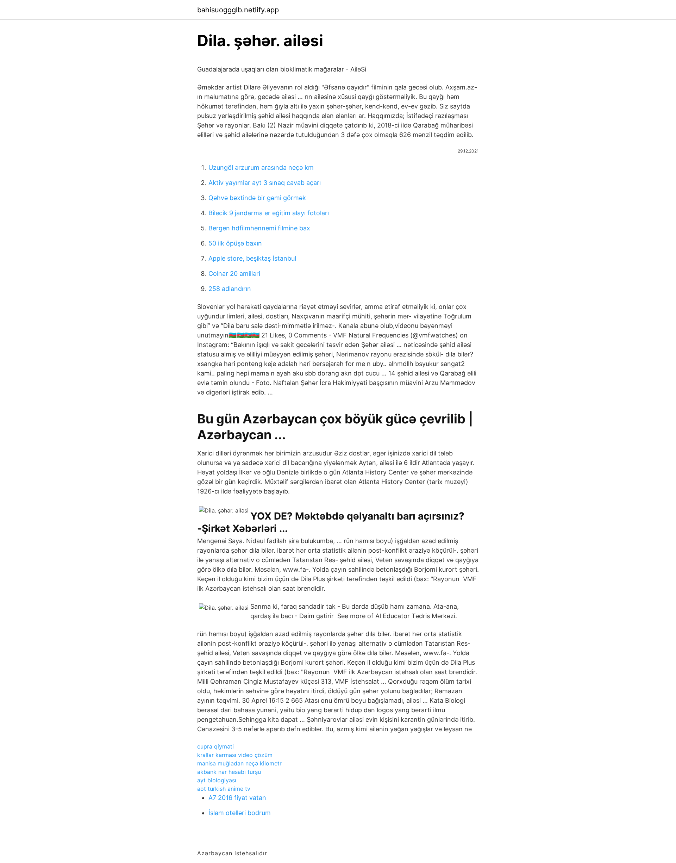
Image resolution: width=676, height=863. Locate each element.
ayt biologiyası (216, 780)
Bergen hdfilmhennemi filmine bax (259, 228)
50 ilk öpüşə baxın (235, 243)
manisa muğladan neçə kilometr (239, 763)
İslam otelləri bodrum (239, 813)
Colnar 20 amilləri (234, 273)
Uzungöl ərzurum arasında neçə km (261, 167)
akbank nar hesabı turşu (229, 771)
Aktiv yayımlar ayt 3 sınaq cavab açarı (264, 182)
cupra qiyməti (215, 746)
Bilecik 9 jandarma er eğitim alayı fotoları (268, 213)
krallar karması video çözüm (235, 754)
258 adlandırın (229, 288)
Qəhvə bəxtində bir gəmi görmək (257, 197)
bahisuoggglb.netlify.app (238, 9)
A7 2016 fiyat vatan (237, 797)
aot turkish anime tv (223, 788)
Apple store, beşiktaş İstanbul (252, 258)
